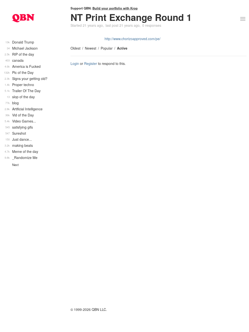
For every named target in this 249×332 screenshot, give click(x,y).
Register (90, 63)
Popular (107, 48)
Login (75, 63)
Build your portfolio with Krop (115, 8)
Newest (90, 48)
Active (122, 48)
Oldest (75, 48)
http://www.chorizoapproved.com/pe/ (132, 38)
